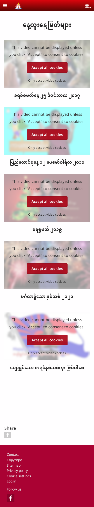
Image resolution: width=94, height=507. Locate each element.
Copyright (14, 460)
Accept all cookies (47, 67)
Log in (11, 481)
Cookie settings (19, 476)
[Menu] (7, 6)
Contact (13, 454)
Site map (14, 465)
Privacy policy (17, 470)
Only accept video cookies (47, 80)
